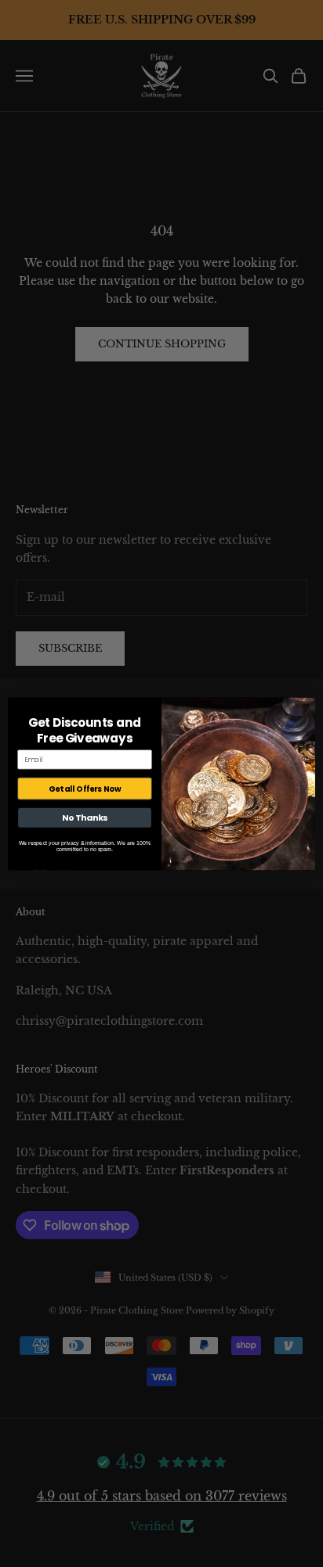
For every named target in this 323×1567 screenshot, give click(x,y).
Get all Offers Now (85, 787)
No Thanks (85, 816)
